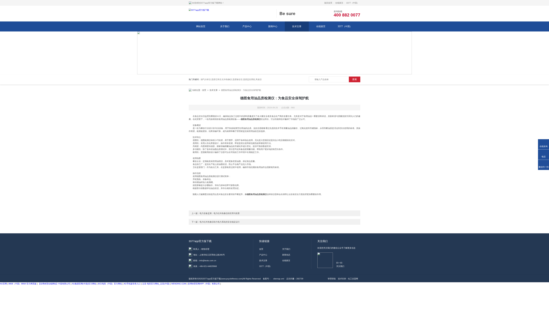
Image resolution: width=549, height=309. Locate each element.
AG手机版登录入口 (132, 284)
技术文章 (296, 26)
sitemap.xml (278, 279)
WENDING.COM (178, 284)
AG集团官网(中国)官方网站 (84, 284)
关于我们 (224, 26)
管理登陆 (332, 279)
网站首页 (200, 26)
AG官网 (3, 284)
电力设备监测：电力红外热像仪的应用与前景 (220, 213)
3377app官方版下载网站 (211, 3)
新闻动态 (286, 255)
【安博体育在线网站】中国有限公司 (54, 284)
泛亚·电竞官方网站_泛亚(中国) (156, 284)
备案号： (267, 279)
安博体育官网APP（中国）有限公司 (204, 284)
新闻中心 (272, 26)
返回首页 (328, 3)
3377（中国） (352, 3)
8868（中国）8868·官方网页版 (22, 284)
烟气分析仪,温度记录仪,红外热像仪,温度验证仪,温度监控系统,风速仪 (231, 79)
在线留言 (339, 3)
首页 (204, 90)
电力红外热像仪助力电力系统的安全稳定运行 (220, 222)
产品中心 (247, 26)
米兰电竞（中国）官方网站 (110, 284)
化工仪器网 (353, 279)
